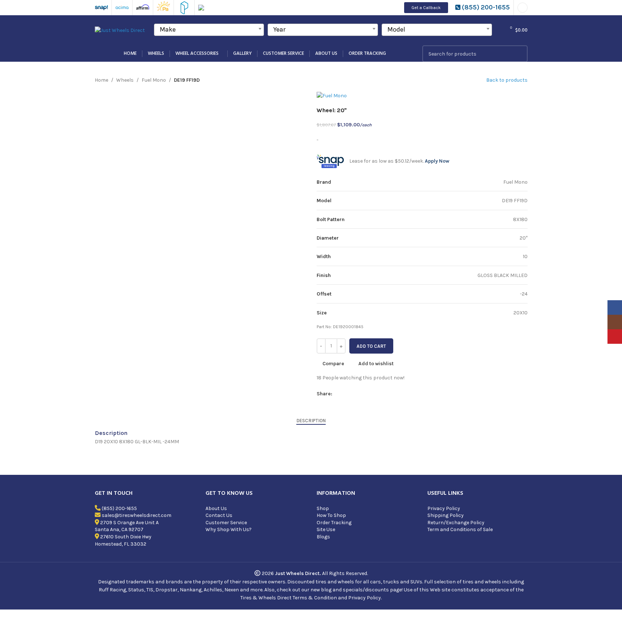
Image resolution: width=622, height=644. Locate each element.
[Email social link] (354, 394)
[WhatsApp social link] (380, 394)
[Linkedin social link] (371, 394)
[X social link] (345, 394)
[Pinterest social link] (362, 394)
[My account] (522, 7)
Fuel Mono (154, 80)
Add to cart (371, 346)
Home (101, 80)
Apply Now (437, 161)
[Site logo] (120, 30)
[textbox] (209, 29)
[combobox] (209, 30)
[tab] (311, 420)
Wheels (125, 80)
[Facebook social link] (336, 394)
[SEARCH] (519, 53)
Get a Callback (426, 7)
